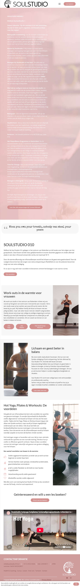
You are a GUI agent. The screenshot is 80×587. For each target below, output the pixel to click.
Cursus (19, 571)
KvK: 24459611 (43, 564)
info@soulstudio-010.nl (11, 564)
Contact (44, 571)
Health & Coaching (10, 571)
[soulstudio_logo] (26, 4)
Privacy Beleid (46, 580)
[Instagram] (71, 578)
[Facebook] (67, 578)
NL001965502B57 (16, 566)
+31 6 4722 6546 (29, 564)
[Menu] (59, 3)
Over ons (31, 571)
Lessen (25, 571)
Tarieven (38, 571)
